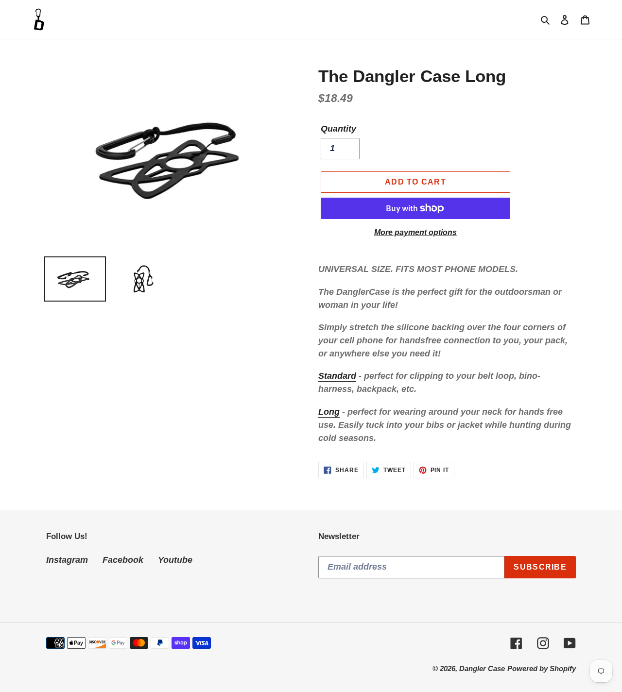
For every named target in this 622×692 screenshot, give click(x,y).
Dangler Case (482, 668)
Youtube (175, 560)
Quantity (338, 129)
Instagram (67, 560)
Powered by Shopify (541, 668)
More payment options (415, 232)
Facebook (123, 560)
